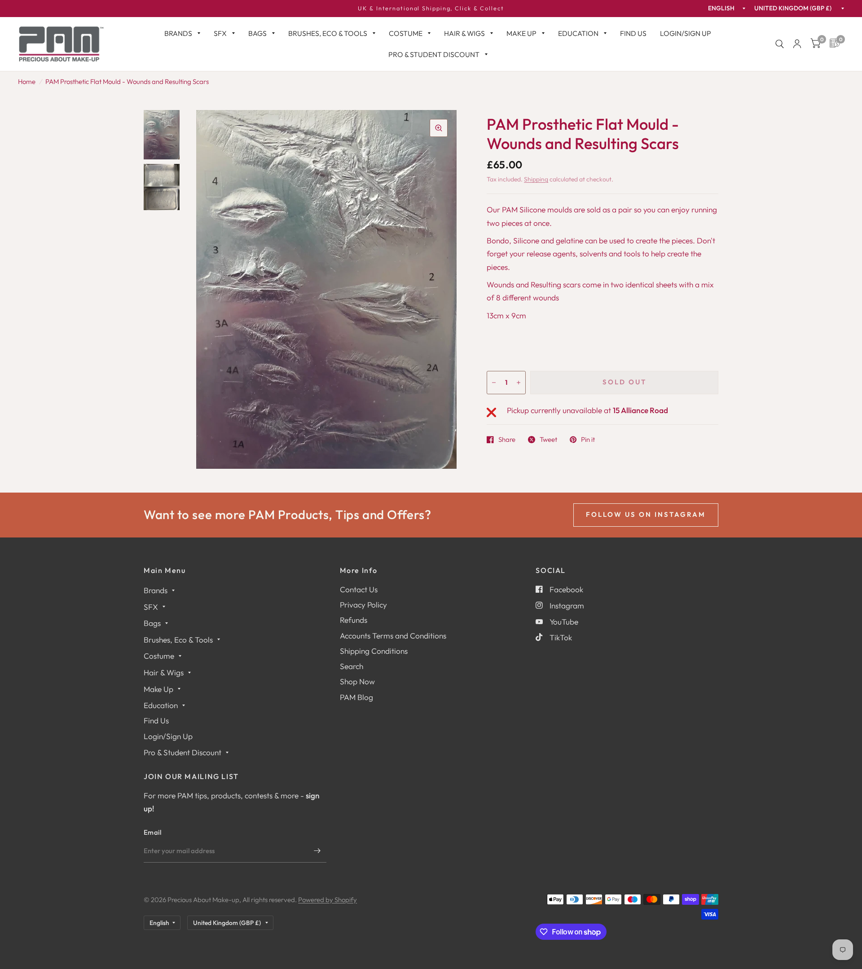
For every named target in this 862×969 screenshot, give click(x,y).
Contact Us (359, 589)
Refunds (353, 620)
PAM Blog (356, 697)
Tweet (548, 439)
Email (153, 832)
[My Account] (797, 44)
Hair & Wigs (464, 33)
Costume (405, 33)
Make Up (521, 33)
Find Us (633, 33)
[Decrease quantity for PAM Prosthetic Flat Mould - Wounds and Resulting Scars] (494, 382)
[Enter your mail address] (317, 851)
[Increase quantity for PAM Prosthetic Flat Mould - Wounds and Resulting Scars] (518, 382)
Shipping (536, 179)
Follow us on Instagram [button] (646, 514)
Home (26, 81)
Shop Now (357, 681)
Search (351, 666)
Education (578, 33)
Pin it (588, 439)
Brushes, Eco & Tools (327, 33)
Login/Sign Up (685, 33)
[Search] (779, 44)
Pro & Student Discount (433, 54)
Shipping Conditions (374, 651)
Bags (257, 33)
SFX (220, 33)
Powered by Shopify (327, 899)
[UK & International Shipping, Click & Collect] (431, 8)
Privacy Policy (363, 604)
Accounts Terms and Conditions (393, 635)
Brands (178, 33)
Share (506, 439)
